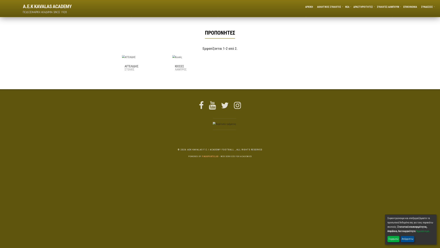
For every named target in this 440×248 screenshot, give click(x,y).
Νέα (347, 7)
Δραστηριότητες (363, 7)
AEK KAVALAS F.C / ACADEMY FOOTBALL (211, 149)
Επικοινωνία (410, 7)
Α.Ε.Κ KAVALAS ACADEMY (47, 6)
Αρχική (309, 7)
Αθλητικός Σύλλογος (329, 7)
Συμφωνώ (393, 238)
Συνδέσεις (427, 7)
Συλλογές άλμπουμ (388, 7)
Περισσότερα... (423, 231)
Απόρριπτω (407, 238)
